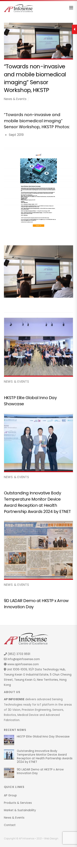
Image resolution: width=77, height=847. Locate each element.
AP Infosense (26, 838)
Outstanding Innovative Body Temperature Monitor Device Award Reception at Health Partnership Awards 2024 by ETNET (44, 756)
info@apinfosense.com (23, 659)
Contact (10, 825)
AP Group (10, 795)
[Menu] (71, 6)
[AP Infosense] (19, 10)
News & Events (15, 99)
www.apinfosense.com (23, 664)
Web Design (51, 838)
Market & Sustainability (20, 810)
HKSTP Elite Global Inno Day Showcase (43, 737)
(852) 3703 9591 (18, 654)
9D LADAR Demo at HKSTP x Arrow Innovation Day (40, 771)
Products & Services (18, 803)
